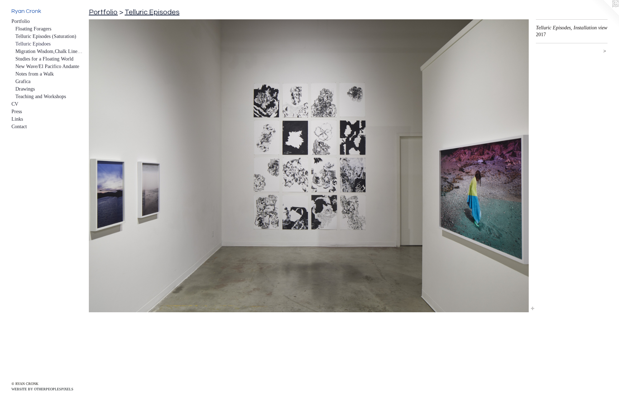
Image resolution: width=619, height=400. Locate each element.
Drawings (25, 89)
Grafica (22, 81)
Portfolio (20, 21)
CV (14, 104)
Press (16, 111)
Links (17, 119)
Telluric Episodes (152, 12)
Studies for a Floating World (44, 59)
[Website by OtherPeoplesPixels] (604, 14)
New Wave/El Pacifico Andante (47, 66)
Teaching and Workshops (40, 96)
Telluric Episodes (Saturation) (45, 36)
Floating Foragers (33, 29)
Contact (19, 126)
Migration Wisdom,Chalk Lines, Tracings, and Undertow (49, 51)
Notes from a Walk (34, 74)
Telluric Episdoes (33, 44)
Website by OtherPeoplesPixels (42, 389)
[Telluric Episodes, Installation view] (309, 165)
